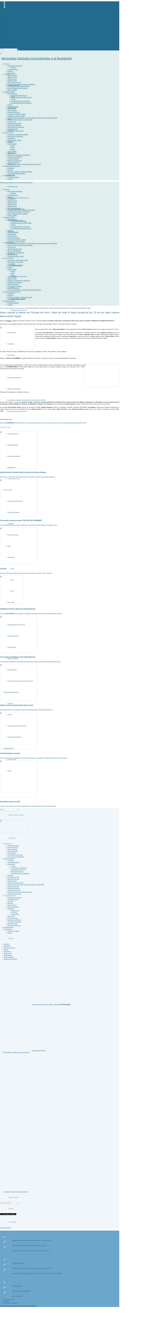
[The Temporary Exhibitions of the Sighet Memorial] (18, 652)
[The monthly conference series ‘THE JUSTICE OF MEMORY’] (18, 516)
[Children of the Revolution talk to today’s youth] (18, 700)
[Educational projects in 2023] (18, 797)
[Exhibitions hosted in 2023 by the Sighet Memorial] (11, 604)
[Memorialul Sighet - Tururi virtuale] (14, 832)
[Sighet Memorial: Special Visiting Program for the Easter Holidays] (18, 467)
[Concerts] (18, 564)
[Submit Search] (18, 1298)
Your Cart (9, 46)
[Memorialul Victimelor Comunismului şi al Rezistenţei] (59, 58)
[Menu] (0, 190)
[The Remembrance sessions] (18, 749)
